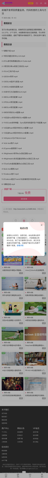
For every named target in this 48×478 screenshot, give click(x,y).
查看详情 (20, 245)
